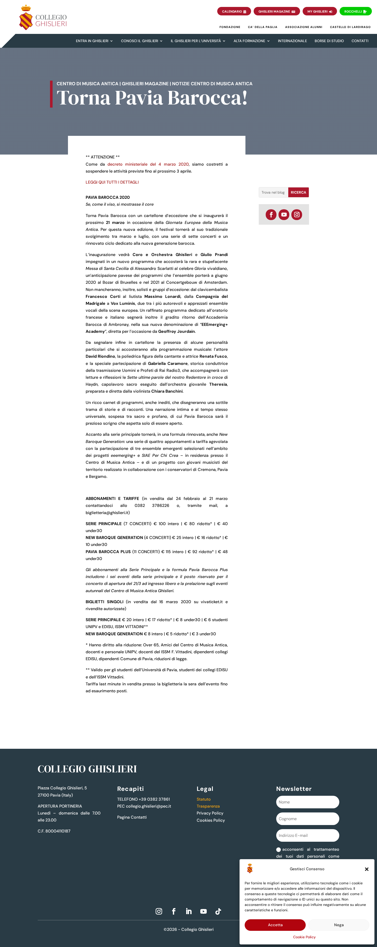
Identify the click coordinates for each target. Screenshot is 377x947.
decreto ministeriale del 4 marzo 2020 (148, 164)
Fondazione (230, 27)
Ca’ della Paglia (262, 27)
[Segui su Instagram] (296, 214)
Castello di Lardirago (350, 27)
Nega (339, 924)
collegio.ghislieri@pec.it (148, 806)
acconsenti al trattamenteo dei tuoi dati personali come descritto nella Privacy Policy (307, 856)
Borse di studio (329, 41)
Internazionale (292, 41)
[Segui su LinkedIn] (188, 911)
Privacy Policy (210, 813)
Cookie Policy (304, 937)
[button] (366, 869)
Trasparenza (208, 806)
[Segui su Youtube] (284, 214)
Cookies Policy (211, 820)
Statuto (204, 799)
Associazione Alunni (303, 27)
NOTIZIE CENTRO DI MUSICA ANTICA (212, 84)
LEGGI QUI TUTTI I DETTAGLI (112, 182)
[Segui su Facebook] (271, 214)
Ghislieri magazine (145, 84)
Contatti (360, 41)
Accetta (275, 924)
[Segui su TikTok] (218, 911)
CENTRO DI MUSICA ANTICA (87, 84)
